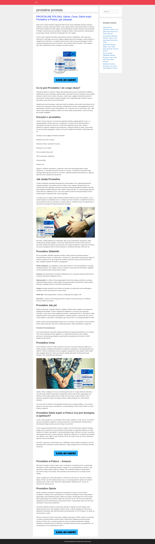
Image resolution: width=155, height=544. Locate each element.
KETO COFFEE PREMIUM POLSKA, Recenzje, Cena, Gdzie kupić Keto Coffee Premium (110, 57)
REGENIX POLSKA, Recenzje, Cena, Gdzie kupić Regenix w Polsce (110, 66)
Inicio (36, 2)
